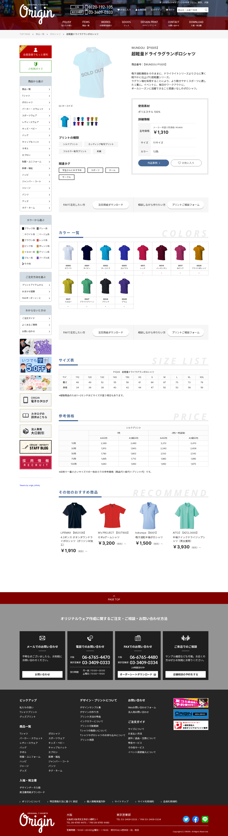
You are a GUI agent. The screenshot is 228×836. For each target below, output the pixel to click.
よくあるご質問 (29, 324)
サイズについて (136, 729)
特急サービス (135, 742)
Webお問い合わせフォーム (142, 707)
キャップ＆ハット (30, 142)
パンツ (25, 194)
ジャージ (26, 188)
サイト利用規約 (146, 801)
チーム (112, 170)
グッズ (25, 201)
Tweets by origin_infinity (30, 485)
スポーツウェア (29, 115)
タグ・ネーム (28, 207)
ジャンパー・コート (31, 181)
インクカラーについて (91, 721)
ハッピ (25, 174)
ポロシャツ (55, 34)
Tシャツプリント (28, 712)
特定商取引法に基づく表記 (63, 801)
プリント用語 (87, 739)
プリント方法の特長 (90, 716)
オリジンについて (31, 801)
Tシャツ (26, 95)
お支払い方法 (135, 733)
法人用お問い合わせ (138, 712)
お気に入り (125, 9)
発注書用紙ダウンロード (32, 792)
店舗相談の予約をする (185, 674)
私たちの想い (26, 707)
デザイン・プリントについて (98, 700)
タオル (25, 148)
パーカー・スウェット (32, 109)
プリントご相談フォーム (186, 204)
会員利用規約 (170, 801)
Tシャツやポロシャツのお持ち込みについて (102, 735)
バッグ (25, 135)
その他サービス (136, 747)
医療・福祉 (27, 168)
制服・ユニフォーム (31, 161)
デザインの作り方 (89, 712)
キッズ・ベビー (29, 128)
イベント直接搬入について (142, 752)
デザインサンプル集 (90, 707)
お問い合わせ (28, 331)
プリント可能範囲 (89, 726)
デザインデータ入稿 (30, 787)
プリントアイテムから (32, 285)
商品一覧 (40, 34)
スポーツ (95, 170)
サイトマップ (121, 801)
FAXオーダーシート (31, 298)
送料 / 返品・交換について (142, 738)
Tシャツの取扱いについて (93, 730)
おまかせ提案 (28, 291)
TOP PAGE (25, 34)
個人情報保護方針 (96, 801)
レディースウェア (30, 122)
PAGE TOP (114, 599)
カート (172, 9)
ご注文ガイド (28, 318)
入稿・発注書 (28, 780)
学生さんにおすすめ (72, 170)
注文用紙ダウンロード (110, 204)
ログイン (157, 9)
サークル (66, 177)
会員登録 (142, 9)
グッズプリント (28, 716)
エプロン (26, 155)
